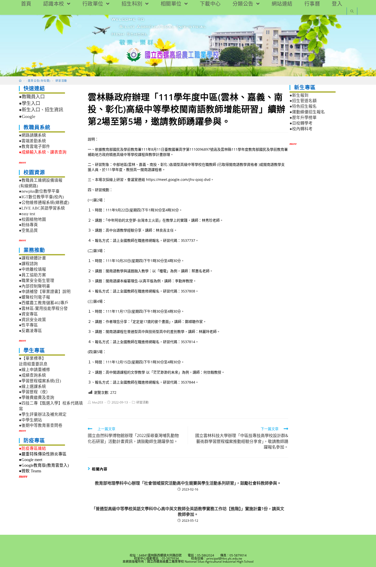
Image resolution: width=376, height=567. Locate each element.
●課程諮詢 (28, 263)
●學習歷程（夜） (34, 392)
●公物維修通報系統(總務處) (44, 202)
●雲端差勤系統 (32, 141)
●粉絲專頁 (28, 225)
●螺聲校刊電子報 (34, 297)
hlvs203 (97, 402)
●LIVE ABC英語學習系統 (42, 208)
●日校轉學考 (301, 123)
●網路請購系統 (32, 135)
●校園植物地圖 (32, 219)
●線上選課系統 (32, 386)
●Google (27, 116)
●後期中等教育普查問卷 (40, 425)
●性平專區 (28, 325)
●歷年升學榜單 (303, 117)
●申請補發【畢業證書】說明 (45, 291)
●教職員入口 (32, 96)
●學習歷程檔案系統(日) (40, 381)
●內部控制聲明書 (34, 286)
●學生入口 (29, 103)
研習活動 (142, 402)
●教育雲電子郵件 (34, 146)
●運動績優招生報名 (307, 112)
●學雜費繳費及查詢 (36, 397)
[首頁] (20, 80)
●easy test (27, 214)
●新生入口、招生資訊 (41, 109)
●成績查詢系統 (32, 375)
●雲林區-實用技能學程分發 (43, 308)
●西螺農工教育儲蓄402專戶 (44, 303)
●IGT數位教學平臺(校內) (41, 197)
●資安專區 (28, 314)
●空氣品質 (28, 230)
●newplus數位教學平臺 (39, 191)
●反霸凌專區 (30, 331)
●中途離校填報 (32, 269)
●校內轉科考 (301, 129)
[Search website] (352, 11)
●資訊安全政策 (32, 320)
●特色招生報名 (303, 106)
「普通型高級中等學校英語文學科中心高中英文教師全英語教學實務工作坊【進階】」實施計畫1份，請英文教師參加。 (188, 511)
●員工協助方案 (32, 275)
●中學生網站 (30, 420)
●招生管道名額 (303, 101)
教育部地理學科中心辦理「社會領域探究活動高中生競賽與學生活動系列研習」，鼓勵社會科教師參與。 (188, 483)
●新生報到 (299, 95)
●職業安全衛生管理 (36, 280)
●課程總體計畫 (32, 258)
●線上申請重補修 (34, 369)
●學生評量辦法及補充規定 (43, 414)
